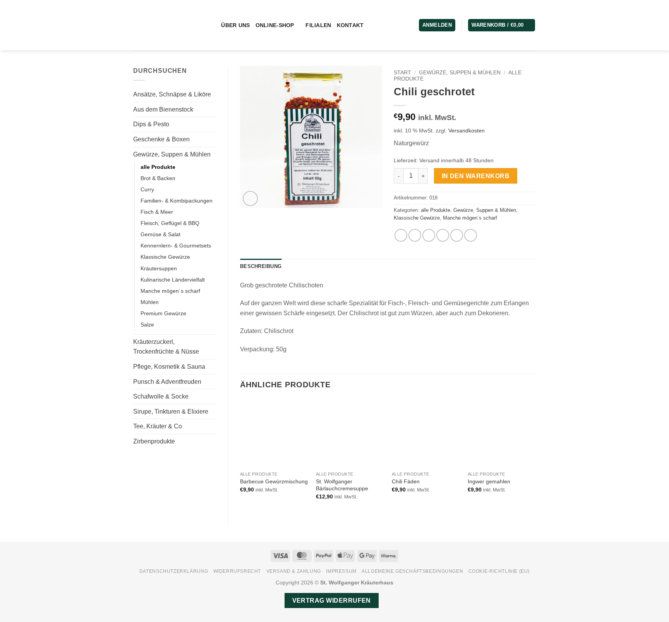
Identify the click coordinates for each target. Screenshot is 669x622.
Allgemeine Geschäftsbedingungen (412, 571)
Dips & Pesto (151, 124)
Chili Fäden (406, 481)
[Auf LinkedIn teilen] (456, 235)
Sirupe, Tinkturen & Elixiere (170, 411)
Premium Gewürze (163, 313)
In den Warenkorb (475, 176)
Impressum (341, 571)
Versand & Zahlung (293, 571)
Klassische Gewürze (165, 257)
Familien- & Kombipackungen (177, 201)
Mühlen (150, 302)
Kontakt (350, 25)
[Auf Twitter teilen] (414, 235)
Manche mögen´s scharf (170, 291)
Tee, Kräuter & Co (157, 426)
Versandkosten (466, 130)
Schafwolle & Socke (161, 396)
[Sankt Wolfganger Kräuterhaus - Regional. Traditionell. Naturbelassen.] (165, 25)
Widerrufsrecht (237, 571)
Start (402, 73)
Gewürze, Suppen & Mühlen (172, 154)
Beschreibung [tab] (260, 266)
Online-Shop (275, 25)
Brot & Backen (158, 178)
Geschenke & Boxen (161, 139)
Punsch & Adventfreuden (167, 381)
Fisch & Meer (157, 212)
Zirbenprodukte (154, 441)
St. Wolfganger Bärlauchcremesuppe (342, 485)
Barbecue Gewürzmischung (274, 481)
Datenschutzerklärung (173, 571)
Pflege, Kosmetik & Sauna (169, 366)
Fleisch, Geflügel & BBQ (170, 223)
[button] (501, 25)
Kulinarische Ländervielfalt (173, 280)
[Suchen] (212, 25)
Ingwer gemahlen (489, 481)
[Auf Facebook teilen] (401, 235)
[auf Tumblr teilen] (470, 235)
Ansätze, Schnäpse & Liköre (172, 94)
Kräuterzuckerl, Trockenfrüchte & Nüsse (166, 346)
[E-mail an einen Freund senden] (428, 235)
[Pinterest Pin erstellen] (442, 235)
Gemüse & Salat (160, 234)
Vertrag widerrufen (331, 600)
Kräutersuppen (159, 268)
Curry (147, 189)
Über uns (235, 25)
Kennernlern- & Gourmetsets (176, 245)
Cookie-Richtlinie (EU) (499, 571)
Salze (147, 324)
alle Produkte (158, 167)
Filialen (318, 25)
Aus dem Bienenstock (163, 109)
